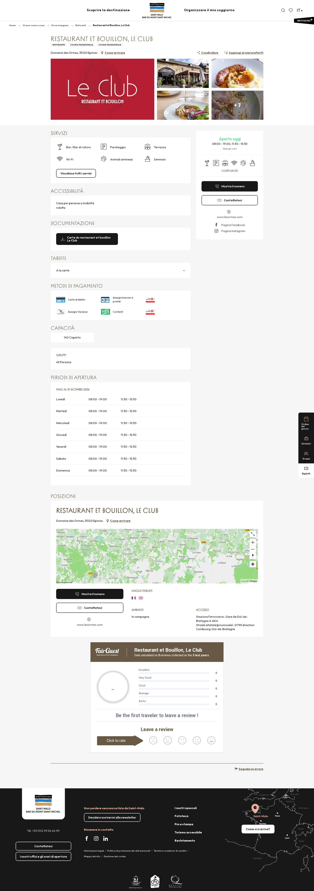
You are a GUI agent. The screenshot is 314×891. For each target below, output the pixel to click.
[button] (283, 10)
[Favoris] (291, 10)
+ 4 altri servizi (230, 170)
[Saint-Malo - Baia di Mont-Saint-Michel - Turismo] (157, 10)
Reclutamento (185, 840)
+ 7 (237, 105)
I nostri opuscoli (186, 808)
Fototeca (181, 816)
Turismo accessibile (188, 832)
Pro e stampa (184, 824)
